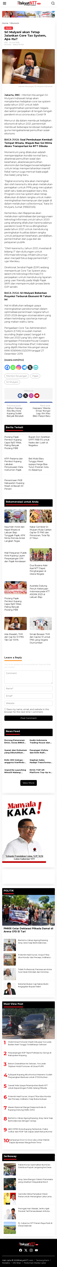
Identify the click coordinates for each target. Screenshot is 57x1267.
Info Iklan (17, 1263)
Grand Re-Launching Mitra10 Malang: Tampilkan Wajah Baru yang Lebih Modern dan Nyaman (15, 771)
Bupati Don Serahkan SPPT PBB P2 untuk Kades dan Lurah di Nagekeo (39, 441)
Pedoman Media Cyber (35, 1263)
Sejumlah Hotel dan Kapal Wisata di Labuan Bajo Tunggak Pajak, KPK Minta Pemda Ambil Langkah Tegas (14, 534)
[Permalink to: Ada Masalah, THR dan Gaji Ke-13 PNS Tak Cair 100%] (15, 624)
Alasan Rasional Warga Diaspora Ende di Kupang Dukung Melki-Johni (27, 1108)
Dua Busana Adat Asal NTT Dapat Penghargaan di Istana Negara (39, 569)
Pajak (9, 28)
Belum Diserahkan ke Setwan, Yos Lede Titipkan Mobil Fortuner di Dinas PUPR (27, 1064)
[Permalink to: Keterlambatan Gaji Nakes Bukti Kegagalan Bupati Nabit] (10, 988)
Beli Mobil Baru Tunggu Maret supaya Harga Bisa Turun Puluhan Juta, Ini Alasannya (38, 464)
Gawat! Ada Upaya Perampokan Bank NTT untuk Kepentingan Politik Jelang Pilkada (28, 1086)
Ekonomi (7, 44)
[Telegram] (24, 367)
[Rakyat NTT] (29, 3)
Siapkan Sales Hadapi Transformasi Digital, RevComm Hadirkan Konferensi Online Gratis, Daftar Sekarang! (41, 761)
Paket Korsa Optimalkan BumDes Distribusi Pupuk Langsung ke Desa (34, 1166)
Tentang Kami (42, 1260)
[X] (30, 367)
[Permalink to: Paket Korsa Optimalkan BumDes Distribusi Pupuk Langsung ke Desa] (10, 1169)
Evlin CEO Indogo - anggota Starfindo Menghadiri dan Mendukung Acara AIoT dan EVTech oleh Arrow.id (14, 761)
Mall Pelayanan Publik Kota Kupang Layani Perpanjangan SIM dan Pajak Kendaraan (15, 557)
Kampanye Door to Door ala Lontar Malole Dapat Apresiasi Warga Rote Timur (29, 1141)
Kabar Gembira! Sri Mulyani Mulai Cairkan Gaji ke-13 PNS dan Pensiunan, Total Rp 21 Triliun (41, 532)
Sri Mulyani (12, 382)
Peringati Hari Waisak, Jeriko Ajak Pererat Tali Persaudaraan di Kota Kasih (34, 1209)
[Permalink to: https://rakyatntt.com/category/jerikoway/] (53, 1155)
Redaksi (6, 1263)
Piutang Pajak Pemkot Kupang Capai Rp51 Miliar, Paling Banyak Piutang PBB (13, 443)
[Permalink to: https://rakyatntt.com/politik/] (53, 890)
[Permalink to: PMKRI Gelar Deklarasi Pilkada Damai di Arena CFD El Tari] (28, 910)
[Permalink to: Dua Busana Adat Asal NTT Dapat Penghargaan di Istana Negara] (41, 555)
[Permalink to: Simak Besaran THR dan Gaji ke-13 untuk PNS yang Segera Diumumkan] (41, 624)
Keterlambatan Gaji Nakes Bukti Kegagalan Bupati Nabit (33, 985)
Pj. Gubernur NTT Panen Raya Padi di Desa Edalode (35, 1224)
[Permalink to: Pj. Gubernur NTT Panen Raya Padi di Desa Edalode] (10, 1227)
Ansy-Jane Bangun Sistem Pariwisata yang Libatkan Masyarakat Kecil (35, 1180)
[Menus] (4, 3)
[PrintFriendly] (35, 367)
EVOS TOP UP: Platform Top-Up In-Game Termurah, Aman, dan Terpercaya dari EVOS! (40, 771)
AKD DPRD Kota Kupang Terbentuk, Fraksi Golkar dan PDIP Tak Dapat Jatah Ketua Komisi (30, 1130)
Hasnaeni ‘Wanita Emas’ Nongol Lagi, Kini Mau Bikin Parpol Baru (41, 410)
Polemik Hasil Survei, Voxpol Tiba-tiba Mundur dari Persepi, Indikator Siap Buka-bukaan (34, 956)
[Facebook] (7, 367)
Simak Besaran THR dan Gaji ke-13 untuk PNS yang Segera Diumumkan (40, 638)
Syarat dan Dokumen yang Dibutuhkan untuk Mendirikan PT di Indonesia (15, 751)
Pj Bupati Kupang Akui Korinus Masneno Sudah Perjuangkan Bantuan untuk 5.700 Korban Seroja (30, 1075)
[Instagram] (18, 367)
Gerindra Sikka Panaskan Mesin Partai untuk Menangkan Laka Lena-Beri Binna (35, 1195)
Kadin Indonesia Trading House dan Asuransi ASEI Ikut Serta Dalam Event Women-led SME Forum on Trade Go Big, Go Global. (40, 741)
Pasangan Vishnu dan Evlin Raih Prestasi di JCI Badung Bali (39, 751)
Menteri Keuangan (16, 376)
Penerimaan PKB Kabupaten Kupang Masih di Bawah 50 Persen (14, 484)
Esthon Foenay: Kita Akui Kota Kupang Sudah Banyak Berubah (15, 410)
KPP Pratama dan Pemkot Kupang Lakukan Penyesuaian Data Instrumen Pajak (13, 464)
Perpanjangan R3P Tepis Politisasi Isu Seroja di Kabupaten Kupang (29, 1054)
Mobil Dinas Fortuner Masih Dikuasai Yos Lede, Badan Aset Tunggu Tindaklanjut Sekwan (30, 1043)
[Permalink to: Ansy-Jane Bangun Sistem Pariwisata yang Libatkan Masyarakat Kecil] (10, 1183)
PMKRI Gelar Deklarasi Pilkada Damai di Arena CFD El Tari (28, 930)
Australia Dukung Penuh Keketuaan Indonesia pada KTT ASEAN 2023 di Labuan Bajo (40, 591)
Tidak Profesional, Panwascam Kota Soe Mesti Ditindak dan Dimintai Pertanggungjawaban (35, 970)
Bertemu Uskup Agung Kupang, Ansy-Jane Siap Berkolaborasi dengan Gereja (33, 941)
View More (28, 782)
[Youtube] (36, 395)
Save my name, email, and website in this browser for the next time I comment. (26, 710)
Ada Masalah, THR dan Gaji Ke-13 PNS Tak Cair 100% (14, 637)
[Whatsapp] (12, 367)
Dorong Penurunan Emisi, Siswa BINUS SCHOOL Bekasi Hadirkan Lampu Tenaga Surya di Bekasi (14, 741)
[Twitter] (25, 395)
